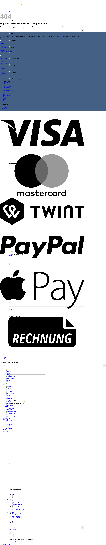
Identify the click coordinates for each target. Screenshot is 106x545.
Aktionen (3, 50)
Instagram (3, 72)
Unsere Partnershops (17, 516)
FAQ (2, 62)
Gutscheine (14, 521)
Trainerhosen (10, 378)
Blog (4, 356)
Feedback (61, 36)
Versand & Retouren (17, 517)
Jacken (9, 380)
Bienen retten (4, 60)
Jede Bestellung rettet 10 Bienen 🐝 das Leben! (16, 1)
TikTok (2, 76)
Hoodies (15, 494)
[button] (12, 529)
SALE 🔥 (11, 522)
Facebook (3, 73)
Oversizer (9, 373)
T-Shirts (9, 375)
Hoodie (3, 43)
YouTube (3, 74)
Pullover (3, 45)
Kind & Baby (12, 492)
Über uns (11, 512)
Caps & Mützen (5, 47)
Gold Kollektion (17, 506)
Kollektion (11, 499)
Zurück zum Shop (13, 541)
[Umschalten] (0, 40)
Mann (4, 384)
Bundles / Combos (17, 508)
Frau (10, 11)
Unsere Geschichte (16, 513)
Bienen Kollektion (17, 504)
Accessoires (12, 511)
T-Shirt (14, 496)
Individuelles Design (6, 51)
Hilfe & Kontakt (4, 58)
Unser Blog (14, 515)
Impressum (6, 102)
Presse (13, 520)
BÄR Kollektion (17, 502)
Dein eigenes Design (18, 509)
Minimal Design (17, 501)
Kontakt (13, 518)
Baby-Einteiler (16, 498)
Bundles (3, 48)
